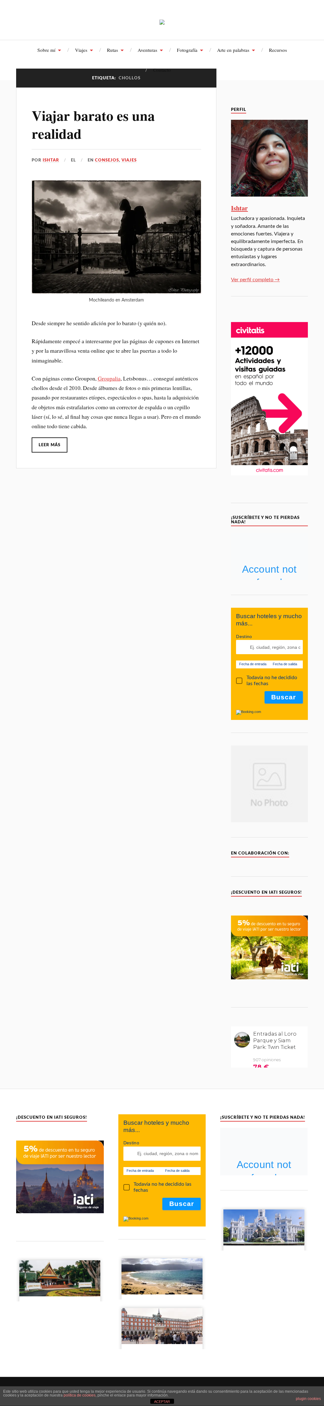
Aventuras (147, 50)
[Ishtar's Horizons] (162, 20)
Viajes (81, 50)
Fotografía (187, 50)
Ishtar (51, 160)
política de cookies (80, 1395)
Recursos (278, 50)
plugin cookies (308, 1399)
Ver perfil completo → (255, 279)
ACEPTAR (162, 1401)
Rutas (112, 50)
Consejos (107, 160)
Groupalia (109, 378)
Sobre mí (46, 50)
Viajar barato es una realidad (93, 124)
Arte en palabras (233, 50)
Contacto (162, 70)
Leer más (49, 445)
